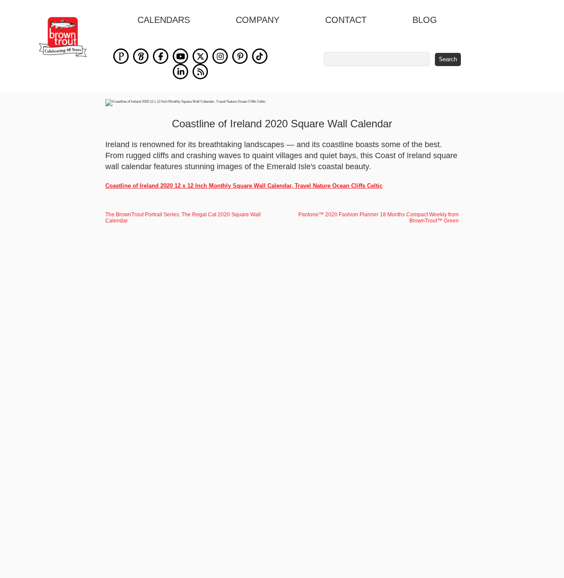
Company (257, 19)
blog (424, 19)
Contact (346, 19)
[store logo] (62, 37)
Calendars (163, 19)
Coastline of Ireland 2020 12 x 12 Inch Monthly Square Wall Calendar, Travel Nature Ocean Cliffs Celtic (243, 185)
